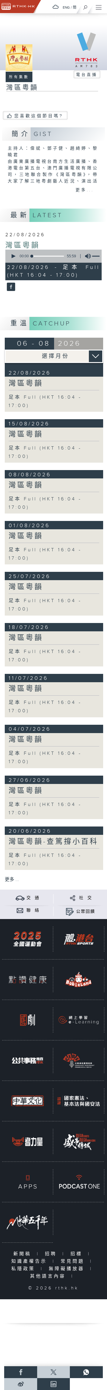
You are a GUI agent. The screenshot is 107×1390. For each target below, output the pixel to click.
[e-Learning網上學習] (78, 1020)
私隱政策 (24, 1268)
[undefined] (55, 6)
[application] (52, 256)
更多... (84, 190)
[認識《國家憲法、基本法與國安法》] (78, 1101)
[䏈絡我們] (20, 910)
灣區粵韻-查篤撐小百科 (53, 842)
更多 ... (12, 879)
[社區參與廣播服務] (78, 1060)
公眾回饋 (85, 911)
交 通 (33, 898)
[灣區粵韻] (10, 287)
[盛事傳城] (78, 1141)
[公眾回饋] (69, 911)
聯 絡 (33, 910)
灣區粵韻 (22, 245)
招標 (77, 1253)
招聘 (52, 1253)
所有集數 (19, 77)
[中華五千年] (27, 1222)
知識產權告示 (30, 1261)
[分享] (72, 897)
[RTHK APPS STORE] (27, 1182)
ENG (66, 7)
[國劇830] (27, 1020)
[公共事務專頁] (27, 1060)
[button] (13, 256)
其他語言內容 (49, 1276)
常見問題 (74, 1261)
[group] (86, 256)
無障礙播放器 (68, 1268)
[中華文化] (27, 1101)
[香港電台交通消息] (20, 897)
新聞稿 (23, 1253)
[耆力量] (27, 1141)
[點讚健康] (27, 980)
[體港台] (78, 939)
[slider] (48, 256)
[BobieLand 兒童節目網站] (78, 980)
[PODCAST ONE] (78, 1182)
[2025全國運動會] (27, 939)
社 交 (85, 898)
